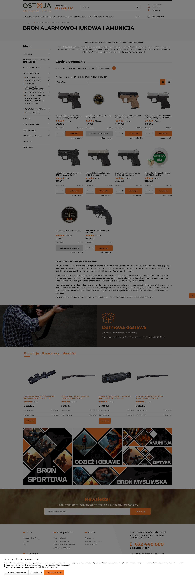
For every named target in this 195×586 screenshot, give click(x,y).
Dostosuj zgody (36, 572)
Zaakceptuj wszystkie (54, 572)
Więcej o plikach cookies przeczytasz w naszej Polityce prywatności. (30, 567)
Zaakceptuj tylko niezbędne (15, 572)
